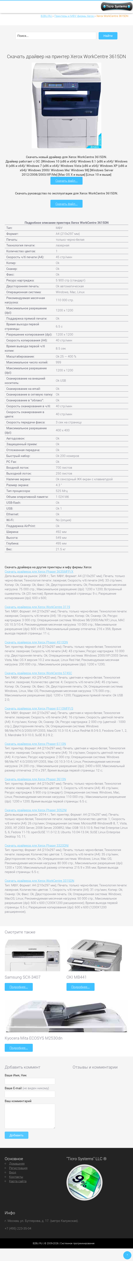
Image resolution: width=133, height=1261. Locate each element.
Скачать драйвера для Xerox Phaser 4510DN (36, 642)
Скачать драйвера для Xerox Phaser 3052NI (36, 810)
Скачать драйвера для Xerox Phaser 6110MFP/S (39, 708)
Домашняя (16, 1163)
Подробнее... (19, 987)
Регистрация (18, 1168)
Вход (12, 1172)
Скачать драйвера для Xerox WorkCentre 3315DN (39, 881)
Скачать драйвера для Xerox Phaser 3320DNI (37, 845)
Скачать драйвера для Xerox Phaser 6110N (35, 744)
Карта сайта (17, 1181)
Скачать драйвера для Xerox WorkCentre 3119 (37, 607)
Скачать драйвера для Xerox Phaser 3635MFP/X (39, 571)
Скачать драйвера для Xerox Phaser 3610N (35, 779)
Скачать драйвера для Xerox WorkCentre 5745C (38, 673)
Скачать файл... (66, 181)
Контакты (16, 1177)
